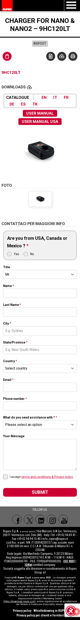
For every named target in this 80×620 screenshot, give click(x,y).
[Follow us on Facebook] (17, 519)
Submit (40, 492)
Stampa (73, 56)
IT (55, 97)
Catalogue (17, 97)
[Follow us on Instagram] (51, 519)
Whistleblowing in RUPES (50, 610)
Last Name (12, 305)
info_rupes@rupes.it (55, 539)
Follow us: (40, 509)
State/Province (15, 342)
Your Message (13, 436)
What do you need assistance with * (30, 417)
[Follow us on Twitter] (28, 519)
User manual (40, 113)
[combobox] (40, 274)
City (7, 323)
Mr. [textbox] (7, 274)
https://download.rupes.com (19, 601)
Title (6, 267)
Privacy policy (22, 610)
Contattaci (50, 56)
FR (66, 97)
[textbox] (35, 368)
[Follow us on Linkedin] (40, 519)
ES (23, 104)
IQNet (28, 565)
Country (10, 361)
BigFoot (40, 43)
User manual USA (40, 121)
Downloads (61, 56)
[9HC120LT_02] (40, 151)
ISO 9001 (69, 561)
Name (8, 286)
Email (8, 380)
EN (44, 97)
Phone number (15, 398)
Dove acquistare (7, 56)
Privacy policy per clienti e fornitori (40, 615)
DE (12, 104)
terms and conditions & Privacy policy (47, 477)
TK (35, 104)
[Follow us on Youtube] (63, 519)
